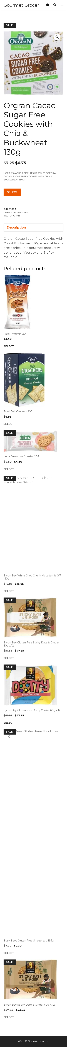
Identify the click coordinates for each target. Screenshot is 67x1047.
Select (12, 192)
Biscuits (40, 173)
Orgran (15, 215)
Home (7, 173)
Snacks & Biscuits (23, 173)
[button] (57, 37)
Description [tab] (16, 227)
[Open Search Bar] (54, 5)
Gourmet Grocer (21, 5)
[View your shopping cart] (47, 5)
